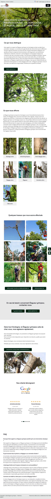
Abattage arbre (10, 156)
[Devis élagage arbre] (40, 146)
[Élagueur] (25, 169)
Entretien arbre (40, 180)
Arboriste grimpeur (25, 156)
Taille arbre (10, 203)
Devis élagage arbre (40, 156)
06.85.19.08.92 (9, 1)
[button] (21, 421)
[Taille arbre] (10, 193)
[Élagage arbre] (10, 169)
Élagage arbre (10, 180)
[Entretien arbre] (40, 169)
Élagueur (25, 180)
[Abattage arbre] (10, 146)
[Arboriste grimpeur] (25, 146)
